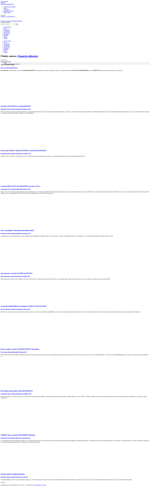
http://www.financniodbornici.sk (9, 67)
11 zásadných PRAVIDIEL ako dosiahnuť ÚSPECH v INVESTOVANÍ (23, 306)
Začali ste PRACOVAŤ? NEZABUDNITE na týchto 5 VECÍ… (21, 186)
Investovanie (4, 276)
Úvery (2, 352)
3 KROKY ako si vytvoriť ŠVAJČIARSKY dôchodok (18, 435)
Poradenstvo (4, 109)
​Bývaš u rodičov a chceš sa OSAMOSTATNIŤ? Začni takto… (20, 349)
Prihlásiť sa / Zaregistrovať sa (8, 16)
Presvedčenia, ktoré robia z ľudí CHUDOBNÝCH (17, 391)
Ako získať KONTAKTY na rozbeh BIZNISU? (16, 106)
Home (5, 62)
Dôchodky (3, 438)
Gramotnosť (4, 153)
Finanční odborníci (28, 56)
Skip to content (4, 1)
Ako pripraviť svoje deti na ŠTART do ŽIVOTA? (17, 273)
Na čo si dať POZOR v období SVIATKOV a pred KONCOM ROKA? (23, 150)
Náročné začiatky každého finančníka (13, 474)
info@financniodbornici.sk (7, 4)
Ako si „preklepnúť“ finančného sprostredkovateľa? (17, 230)
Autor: (14, 109)
